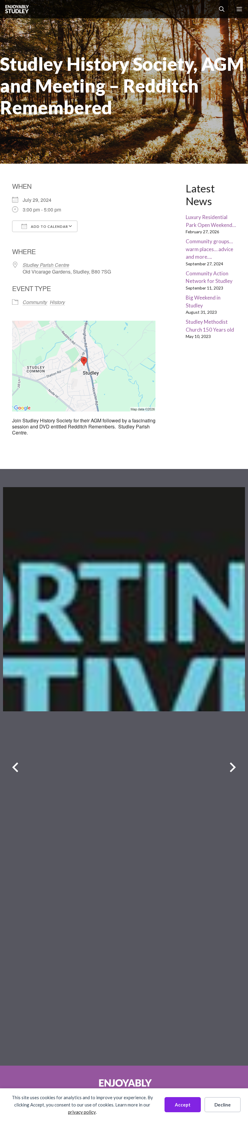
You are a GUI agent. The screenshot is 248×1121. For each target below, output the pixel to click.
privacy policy (82, 1112)
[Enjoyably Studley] (16, 9)
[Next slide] (233, 767)
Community (35, 302)
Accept (183, 1104)
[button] (221, 9)
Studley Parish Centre (46, 264)
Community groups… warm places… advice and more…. (209, 249)
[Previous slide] (15, 767)
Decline (222, 1104)
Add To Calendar (49, 226)
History (57, 302)
